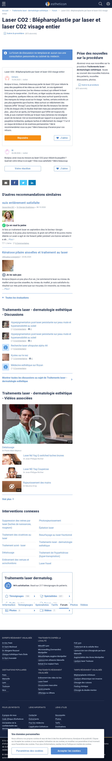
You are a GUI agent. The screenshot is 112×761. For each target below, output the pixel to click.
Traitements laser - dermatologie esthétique (30, 10)
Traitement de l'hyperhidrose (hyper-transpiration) (53, 554)
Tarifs (54, 604)
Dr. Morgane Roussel (10, 650)
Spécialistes (42, 604)
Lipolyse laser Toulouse (83, 661)
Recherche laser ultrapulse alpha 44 (29, 345)
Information (8, 604)
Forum (54, 10)
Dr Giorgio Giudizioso (25, 207)
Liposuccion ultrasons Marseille (51, 660)
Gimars (15, 77)
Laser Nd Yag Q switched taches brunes (43, 455)
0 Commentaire (19, 329)
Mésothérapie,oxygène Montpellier (52, 656)
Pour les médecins (36, 723)
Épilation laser (46, 527)
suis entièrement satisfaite (21, 203)
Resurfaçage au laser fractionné (55, 535)
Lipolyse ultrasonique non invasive (88, 679)
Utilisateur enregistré (11, 257)
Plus (11, 239)
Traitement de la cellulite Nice (86, 647)
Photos (74, 604)
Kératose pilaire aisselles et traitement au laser (35, 252)
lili (12, 150)
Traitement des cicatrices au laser (16, 536)
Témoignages (25, 604)
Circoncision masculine (47, 685)
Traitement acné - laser (14, 545)
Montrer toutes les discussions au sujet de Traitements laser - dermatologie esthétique (34, 379)
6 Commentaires (22, 243)
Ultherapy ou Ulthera (46, 693)
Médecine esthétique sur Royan (27, 365)
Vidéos (84, 604)
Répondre (23, 137)
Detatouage (8, 447)
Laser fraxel (45, 563)
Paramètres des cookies (29, 750)
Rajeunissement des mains (37, 482)
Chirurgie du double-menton (85, 690)
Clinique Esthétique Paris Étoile (15, 654)
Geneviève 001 (8, 207)
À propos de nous (9, 715)
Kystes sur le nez (19, 355)
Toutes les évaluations (17, 297)
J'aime (64, 137)
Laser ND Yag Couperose (36, 469)
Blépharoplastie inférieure (84, 675)
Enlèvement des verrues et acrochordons (15, 561)
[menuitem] (9, 606)
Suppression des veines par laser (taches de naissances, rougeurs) (16, 524)
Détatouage (8, 552)
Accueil (5, 10)
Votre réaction (22, 168)
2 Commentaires (20, 359)
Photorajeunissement (50, 520)
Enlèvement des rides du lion (50, 678)
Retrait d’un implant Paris (48, 664)
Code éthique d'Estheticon (12, 719)
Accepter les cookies (69, 750)
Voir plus (7, 499)
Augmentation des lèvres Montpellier (89, 657)
